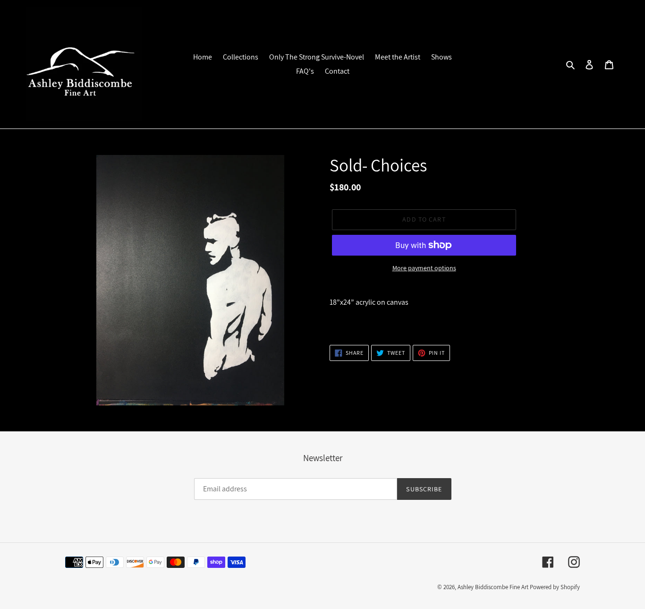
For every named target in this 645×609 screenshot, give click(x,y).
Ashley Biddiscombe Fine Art (493, 587)
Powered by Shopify (555, 587)
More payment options (424, 268)
